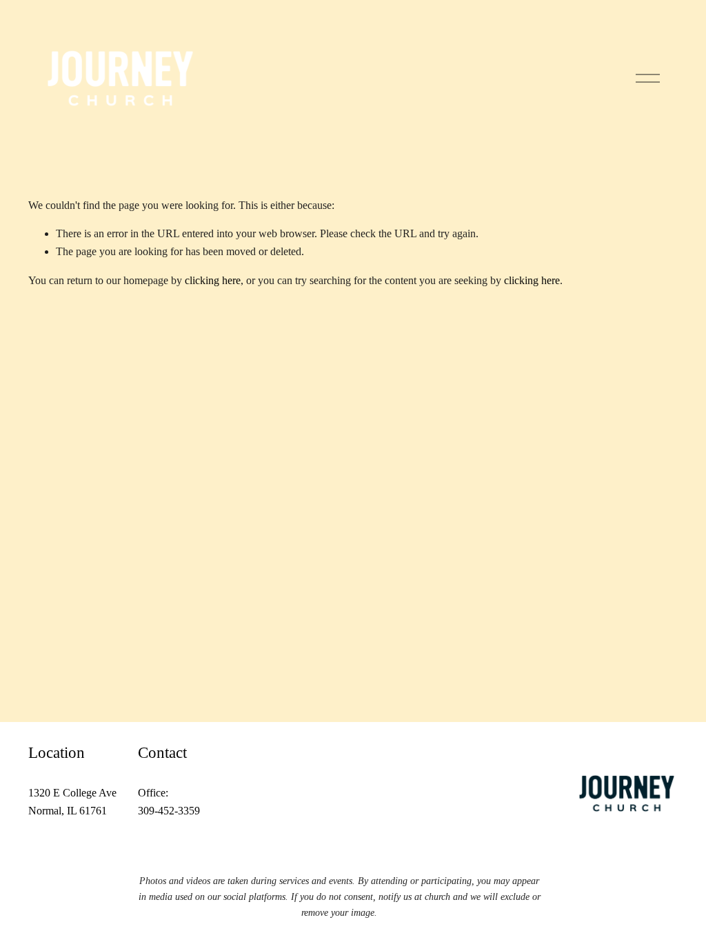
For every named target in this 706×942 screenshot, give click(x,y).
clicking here (213, 280)
